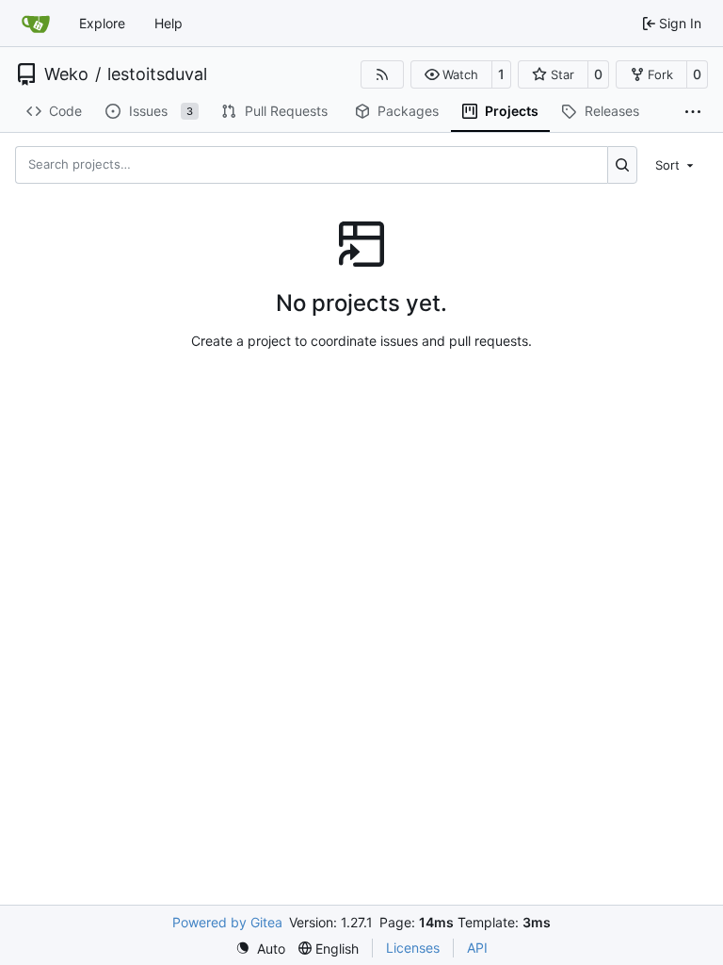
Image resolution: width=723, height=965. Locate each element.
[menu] (676, 164)
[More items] (693, 112)
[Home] (35, 24)
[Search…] (622, 165)
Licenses (413, 948)
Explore (102, 23)
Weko (66, 74)
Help (168, 23)
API (477, 948)
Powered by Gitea (227, 922)
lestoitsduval (157, 74)
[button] (451, 74)
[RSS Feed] (382, 74)
